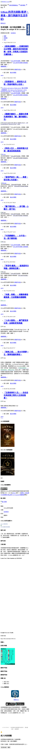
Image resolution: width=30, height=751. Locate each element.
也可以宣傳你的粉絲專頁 (5, 526)
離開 (9, 747)
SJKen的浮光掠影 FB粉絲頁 (20, 246)
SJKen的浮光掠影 (15, 61)
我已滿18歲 (3, 747)
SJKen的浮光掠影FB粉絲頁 (20, 62)
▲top (2, 75)
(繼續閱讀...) (4, 66)
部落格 (5, 38)
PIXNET (7, 727)
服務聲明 (17, 729)
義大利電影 (13, 72)
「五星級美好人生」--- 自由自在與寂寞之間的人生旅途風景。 (16, 395)
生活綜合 (13, 33)
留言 (19, 69)
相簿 (5, 36)
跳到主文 (3, 23)
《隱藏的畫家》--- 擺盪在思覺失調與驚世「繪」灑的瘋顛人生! (16, 116)
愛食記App (16, 699)
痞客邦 (16, 69)
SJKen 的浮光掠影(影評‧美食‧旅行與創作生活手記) (15, 15)
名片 (5, 39)
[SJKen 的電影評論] (1, 525)
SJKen (14, 493)
